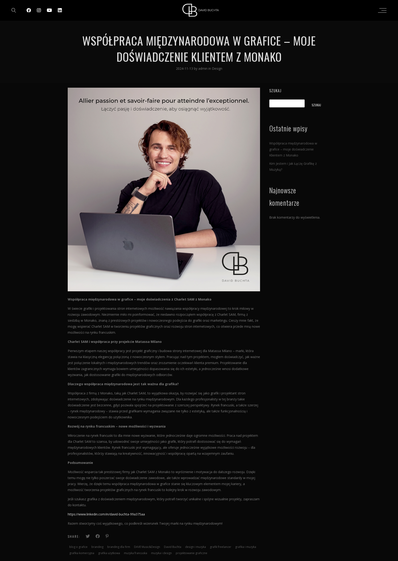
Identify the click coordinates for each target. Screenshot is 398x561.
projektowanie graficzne (191, 553)
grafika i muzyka (245, 547)
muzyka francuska (135, 553)
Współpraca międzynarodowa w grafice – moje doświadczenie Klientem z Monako (293, 149)
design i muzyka (195, 547)
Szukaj (275, 90)
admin (203, 68)
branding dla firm (118, 547)
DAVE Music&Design (147, 547)
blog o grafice (78, 547)
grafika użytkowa (109, 553)
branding (97, 547)
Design (217, 68)
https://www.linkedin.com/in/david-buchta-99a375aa (106, 514)
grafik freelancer (220, 547)
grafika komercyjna (81, 553)
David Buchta (172, 547)
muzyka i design (161, 553)
